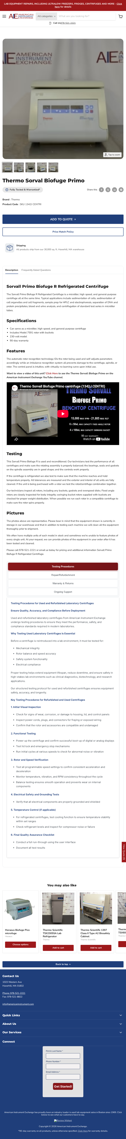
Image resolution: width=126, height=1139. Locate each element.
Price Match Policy (63, 231)
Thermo (15, 199)
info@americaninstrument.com (18, 1004)
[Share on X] (107, 189)
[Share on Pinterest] (121, 189)
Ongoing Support (63, 591)
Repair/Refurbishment (63, 575)
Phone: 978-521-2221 (13, 993)
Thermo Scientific (88, 939)
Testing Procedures (63, 566)
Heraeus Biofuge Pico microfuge (17, 931)
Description (11, 270)
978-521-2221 (68, 23)
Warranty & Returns (63, 583)
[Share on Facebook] (101, 189)
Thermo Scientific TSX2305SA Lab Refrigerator (53, 933)
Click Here (83, 1131)
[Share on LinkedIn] (114, 189)
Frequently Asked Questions (36, 270)
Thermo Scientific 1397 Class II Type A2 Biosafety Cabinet (95, 933)
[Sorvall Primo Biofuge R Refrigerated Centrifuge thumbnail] (7, 167)
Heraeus (8, 936)
